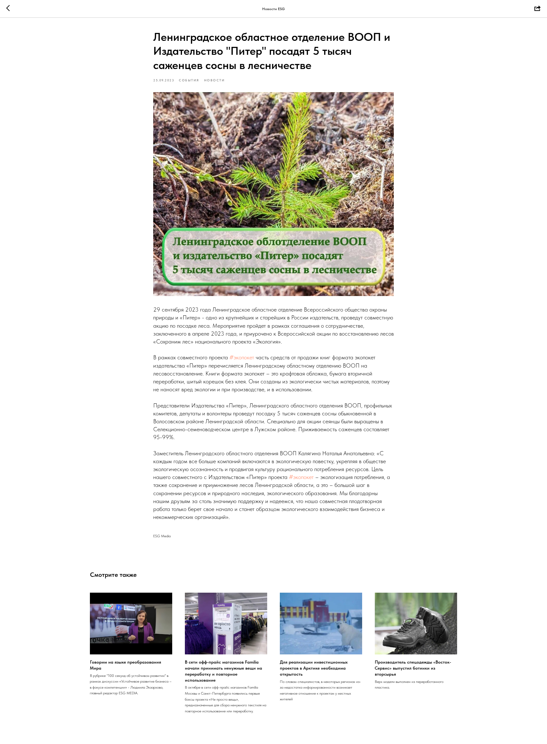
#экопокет (241, 357)
